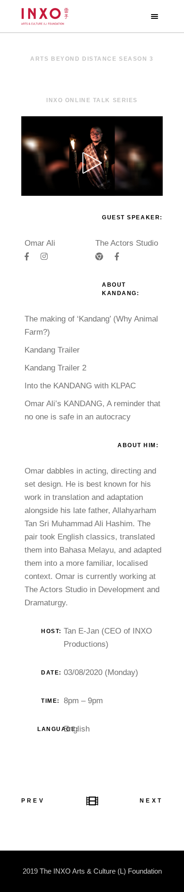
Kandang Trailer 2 (55, 367)
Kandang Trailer (52, 350)
